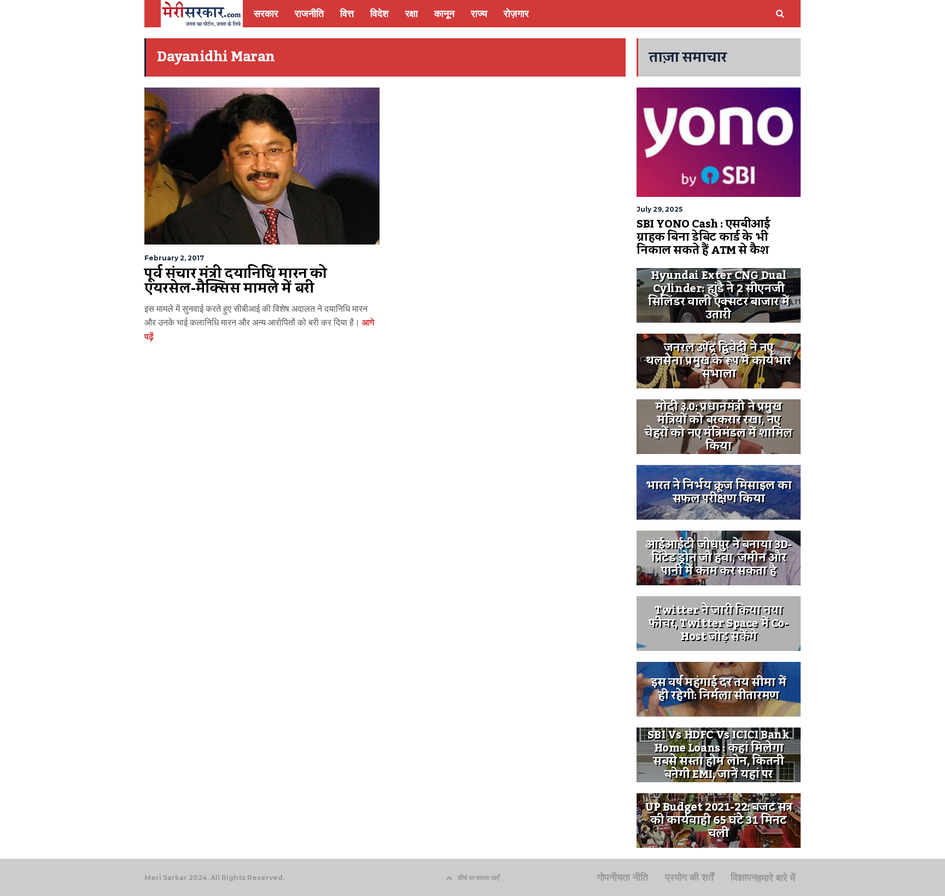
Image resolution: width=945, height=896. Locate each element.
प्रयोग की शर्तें (689, 877)
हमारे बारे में (776, 878)
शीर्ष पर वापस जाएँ (478, 878)
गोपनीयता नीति (622, 877)
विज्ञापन (744, 877)
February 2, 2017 (174, 258)
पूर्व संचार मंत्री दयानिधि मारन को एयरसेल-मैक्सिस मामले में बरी (235, 281)
